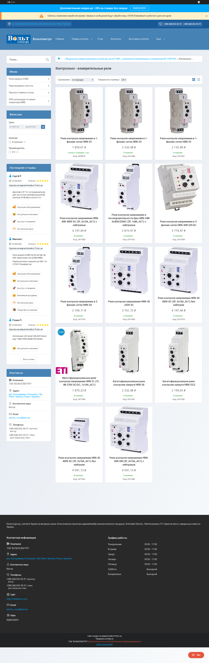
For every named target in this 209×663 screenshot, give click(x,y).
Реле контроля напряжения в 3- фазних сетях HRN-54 (79, 303)
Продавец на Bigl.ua (104, 639)
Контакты (116, 39)
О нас (100, 39)
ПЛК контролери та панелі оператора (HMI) (22, 101)
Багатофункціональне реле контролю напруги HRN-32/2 (178, 383)
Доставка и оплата (139, 39)
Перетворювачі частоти (21, 86)
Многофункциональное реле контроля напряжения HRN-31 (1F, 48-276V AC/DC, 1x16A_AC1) (79, 381)
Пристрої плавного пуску (21, 92)
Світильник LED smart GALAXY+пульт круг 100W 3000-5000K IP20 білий (30, 337)
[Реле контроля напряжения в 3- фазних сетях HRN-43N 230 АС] (178, 187)
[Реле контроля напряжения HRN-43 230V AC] (129, 270)
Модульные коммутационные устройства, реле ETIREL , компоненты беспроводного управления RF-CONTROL (121, 59)
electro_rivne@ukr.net (19, 418)
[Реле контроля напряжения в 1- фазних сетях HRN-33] (79, 110)
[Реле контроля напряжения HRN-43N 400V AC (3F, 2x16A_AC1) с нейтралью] (79, 187)
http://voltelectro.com (17, 599)
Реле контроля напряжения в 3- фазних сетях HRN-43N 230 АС (178, 223)
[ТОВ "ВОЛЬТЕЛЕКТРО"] (19, 39)
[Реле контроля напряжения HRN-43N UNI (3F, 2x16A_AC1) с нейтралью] (129, 430)
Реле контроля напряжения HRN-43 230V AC (129, 303)
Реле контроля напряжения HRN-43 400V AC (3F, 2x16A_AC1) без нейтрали (179, 301)
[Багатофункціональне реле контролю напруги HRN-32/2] (178, 350)
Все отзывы (29, 359)
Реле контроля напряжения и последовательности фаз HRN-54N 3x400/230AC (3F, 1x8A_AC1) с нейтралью (128, 220)
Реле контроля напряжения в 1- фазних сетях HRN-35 (178, 140)
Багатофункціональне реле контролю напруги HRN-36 (129, 383)
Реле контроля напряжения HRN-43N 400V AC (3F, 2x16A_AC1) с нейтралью (79, 222)
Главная (60, 39)
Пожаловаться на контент (100, 641)
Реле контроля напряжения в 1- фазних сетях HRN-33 (79, 140)
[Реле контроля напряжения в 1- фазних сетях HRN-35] (178, 110)
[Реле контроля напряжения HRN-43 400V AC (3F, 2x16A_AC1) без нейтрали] (178, 270)
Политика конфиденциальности (127, 641)
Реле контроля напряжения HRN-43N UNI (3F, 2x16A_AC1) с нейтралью (129, 461)
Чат (198, 655)
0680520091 (140, 8)
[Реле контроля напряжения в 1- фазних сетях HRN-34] (129, 110)
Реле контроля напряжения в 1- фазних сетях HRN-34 (129, 140)
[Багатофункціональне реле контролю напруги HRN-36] (129, 350)
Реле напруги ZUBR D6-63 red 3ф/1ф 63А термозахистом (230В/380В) (29, 256)
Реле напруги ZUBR (18, 79)
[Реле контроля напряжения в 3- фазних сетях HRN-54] (79, 270)
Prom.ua (118, 636)
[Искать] (47, 59)
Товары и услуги (80, 39)
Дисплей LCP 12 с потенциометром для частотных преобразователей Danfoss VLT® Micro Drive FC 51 (29, 195)
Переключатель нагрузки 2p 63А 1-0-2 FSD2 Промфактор (30, 262)
